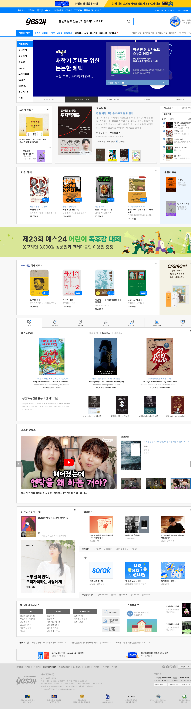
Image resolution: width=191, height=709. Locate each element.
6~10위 (171, 119)
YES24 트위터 (171, 666)
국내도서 (23, 50)
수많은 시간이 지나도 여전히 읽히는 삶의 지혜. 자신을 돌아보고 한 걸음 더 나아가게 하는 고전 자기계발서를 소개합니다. (46, 406)
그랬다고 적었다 (135, 300)
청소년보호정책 (64, 667)
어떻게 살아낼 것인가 (72, 209)
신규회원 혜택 (25, 622)
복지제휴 (106, 667)
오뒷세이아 (35, 209)
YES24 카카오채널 (163, 666)
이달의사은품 (161, 33)
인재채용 (28, 667)
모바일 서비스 (52, 628)
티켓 (21, 98)
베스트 (37, 33)
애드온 (23, 631)
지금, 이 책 (26, 172)
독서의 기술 (68, 300)
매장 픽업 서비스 (53, 622)
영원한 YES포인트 (27, 616)
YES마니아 (78, 616)
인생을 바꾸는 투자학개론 (108, 133)
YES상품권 (78, 622)
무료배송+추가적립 (28, 619)
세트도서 (118, 332)
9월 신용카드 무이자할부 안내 (49, 643)
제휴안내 (97, 667)
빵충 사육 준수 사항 (103, 209)
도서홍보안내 (78, 667)
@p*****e (146, 595)
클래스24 (103, 33)
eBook (22, 68)
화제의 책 (30, 265)
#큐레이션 (108, 549)
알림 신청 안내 (53, 625)
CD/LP (22, 80)
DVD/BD (22, 86)
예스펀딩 (93, 33)
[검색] (128, 21)
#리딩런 (135, 549)
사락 (86, 33)
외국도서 (23, 56)
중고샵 (22, 62)
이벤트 (52, 33)
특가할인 (173, 33)
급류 (146, 446)
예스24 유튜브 (28, 430)
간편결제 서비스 (53, 631)
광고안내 (88, 667)
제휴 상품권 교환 (80, 619)
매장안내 (68, 33)
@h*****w (135, 595)
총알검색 (50, 619)
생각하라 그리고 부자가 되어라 (178, 416)
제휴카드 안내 (25, 628)
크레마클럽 (24, 74)
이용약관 (37, 667)
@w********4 (103, 595)
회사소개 (19, 667)
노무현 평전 (35, 300)
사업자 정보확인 (97, 683)
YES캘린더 (111, 612)
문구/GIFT (23, 92)
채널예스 (88, 512)
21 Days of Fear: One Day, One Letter (160, 382)
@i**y (113, 595)
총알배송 (50, 616)
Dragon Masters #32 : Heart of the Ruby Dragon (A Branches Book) (63, 382)
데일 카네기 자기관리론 (148, 416)
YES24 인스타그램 (174, 666)
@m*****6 (123, 595)
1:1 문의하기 (160, 684)
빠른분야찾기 (25, 33)
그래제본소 (25, 109)
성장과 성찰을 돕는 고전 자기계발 (40, 398)
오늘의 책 (101, 108)
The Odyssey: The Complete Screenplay (105, 382)
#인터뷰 (97, 549)
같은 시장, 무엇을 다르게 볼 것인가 (114, 113)
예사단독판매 (148, 33)
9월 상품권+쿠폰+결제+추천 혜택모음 (91, 643)
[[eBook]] (40, 283)
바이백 (60, 33)
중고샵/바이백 (25, 625)
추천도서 (182, 33)
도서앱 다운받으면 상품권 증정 (133, 643)
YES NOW (23, 44)
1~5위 (164, 119)
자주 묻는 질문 (174, 684)
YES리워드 (111, 620)
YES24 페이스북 (167, 666)
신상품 (45, 33)
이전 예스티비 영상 (18, 464)
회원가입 (163, 10)
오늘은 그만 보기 (114, 83)
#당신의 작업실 (122, 549)
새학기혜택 (136, 33)
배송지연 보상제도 (111, 629)
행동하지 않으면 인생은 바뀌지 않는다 (125, 416)
